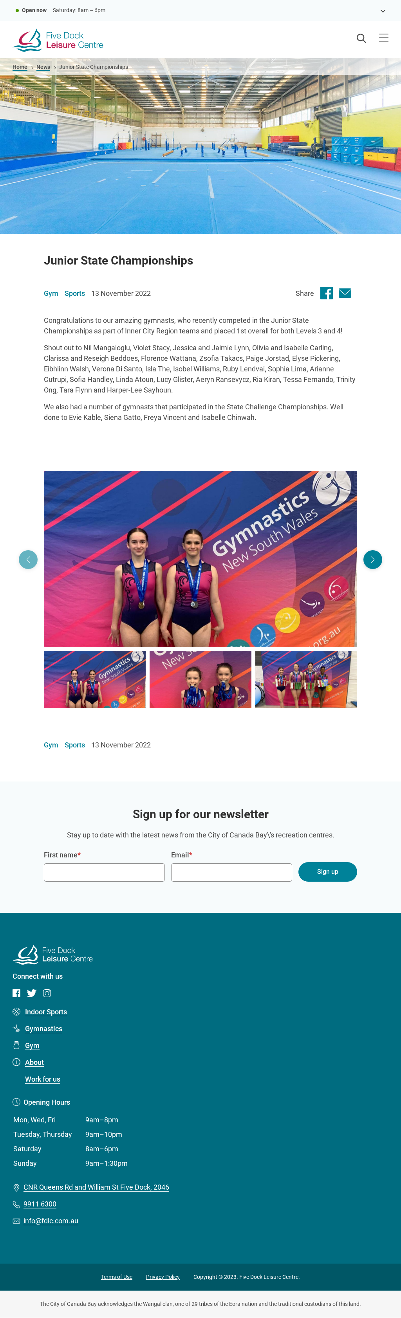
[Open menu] (383, 39)
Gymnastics (43, 1029)
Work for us (42, 1079)
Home (20, 67)
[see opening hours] (383, 10)
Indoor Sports (46, 1012)
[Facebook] (326, 293)
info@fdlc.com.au (50, 1221)
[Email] (345, 293)
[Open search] (361, 39)
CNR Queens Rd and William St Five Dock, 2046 (96, 1187)
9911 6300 (39, 1204)
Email (180, 855)
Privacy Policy (163, 1277)
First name (61, 855)
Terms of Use (116, 1277)
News (43, 67)
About (34, 1062)
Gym (32, 1045)
